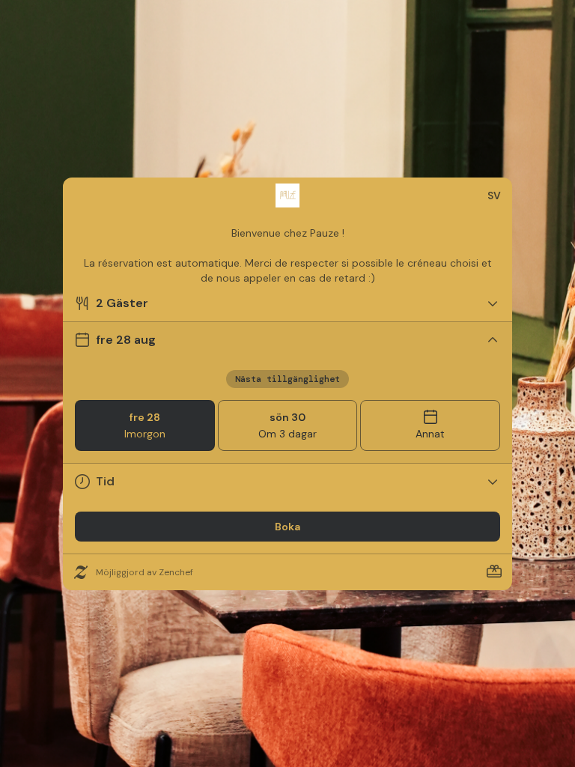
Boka (287, 526)
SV (494, 195)
